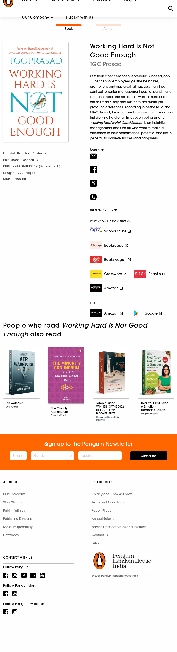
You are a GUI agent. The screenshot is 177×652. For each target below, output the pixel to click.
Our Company (35, 17)
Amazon (111, 288)
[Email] (132, 153)
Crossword (113, 274)
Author (108, 29)
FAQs (95, 543)
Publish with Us (79, 17)
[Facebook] (132, 166)
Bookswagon (115, 259)
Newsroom (11, 535)
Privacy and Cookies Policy (112, 494)
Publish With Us (14, 510)
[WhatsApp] (132, 194)
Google (151, 313)
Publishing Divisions (17, 519)
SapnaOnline (115, 231)
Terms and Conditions (108, 502)
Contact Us (100, 535)
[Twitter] (132, 180)
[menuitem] (35, 17)
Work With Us (12, 502)
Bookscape (113, 245)
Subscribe (148, 456)
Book (69, 29)
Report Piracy (101, 510)
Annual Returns (103, 519)
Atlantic (154, 274)
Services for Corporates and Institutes (119, 527)
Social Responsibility (18, 527)
